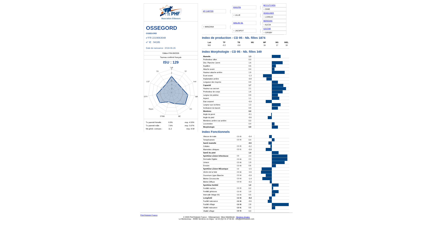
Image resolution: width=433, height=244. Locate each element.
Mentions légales (243, 217)
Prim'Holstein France (148, 215)
